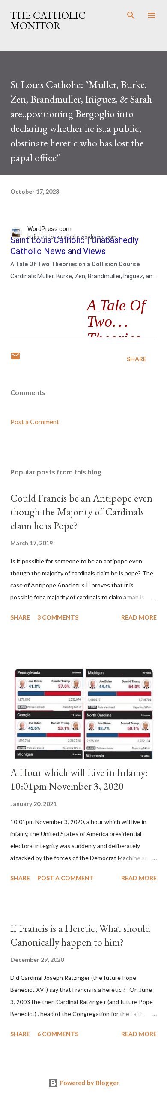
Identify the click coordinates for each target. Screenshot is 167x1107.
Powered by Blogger (88, 1083)
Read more (139, 617)
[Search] (131, 15)
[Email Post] (15, 358)
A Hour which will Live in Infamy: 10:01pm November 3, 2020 (79, 779)
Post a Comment (34, 421)
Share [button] (136, 358)
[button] (39, 235)
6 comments (57, 1033)
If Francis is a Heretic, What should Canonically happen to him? (80, 935)
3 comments (57, 617)
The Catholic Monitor (48, 20)
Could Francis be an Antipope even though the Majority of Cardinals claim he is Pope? (81, 511)
